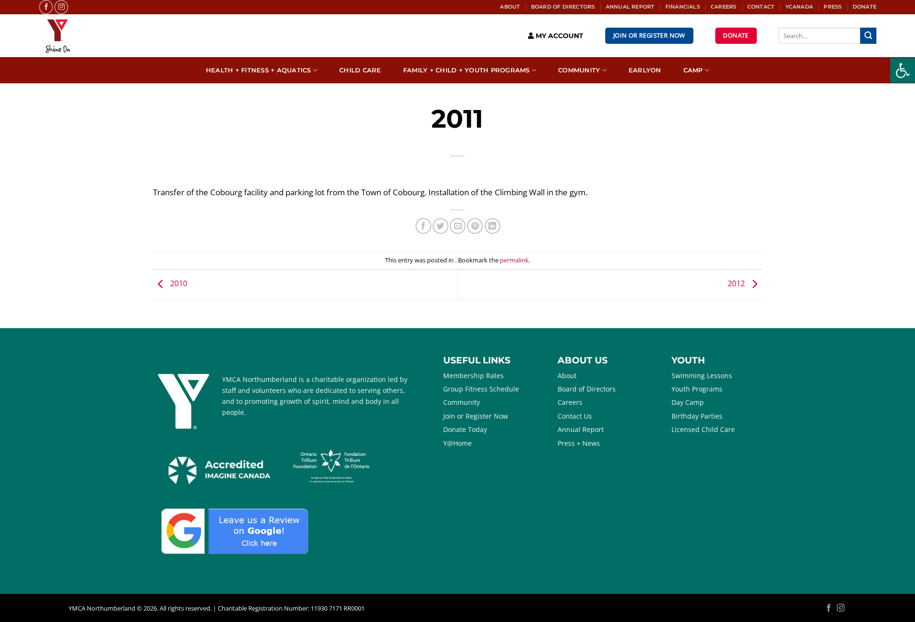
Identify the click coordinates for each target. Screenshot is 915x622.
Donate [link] (864, 6)
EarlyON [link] (645, 70)
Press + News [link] (579, 443)
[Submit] (868, 36)
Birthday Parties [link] (696, 416)
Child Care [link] (360, 70)
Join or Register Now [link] (475, 416)
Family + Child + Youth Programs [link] (466, 70)
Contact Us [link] (575, 416)
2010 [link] (177, 284)
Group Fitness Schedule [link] (481, 388)
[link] (902, 70)
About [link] (510, 6)
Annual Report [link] (630, 6)
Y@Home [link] (457, 443)
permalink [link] (514, 260)
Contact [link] (760, 6)
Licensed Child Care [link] (703, 429)
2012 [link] (737, 284)
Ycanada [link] (799, 6)
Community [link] (579, 70)
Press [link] (833, 6)
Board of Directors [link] (563, 6)
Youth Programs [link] (696, 388)
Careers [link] (723, 6)
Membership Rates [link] (473, 375)
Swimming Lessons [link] (701, 375)
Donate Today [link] (465, 429)
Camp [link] (693, 70)
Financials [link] (682, 6)
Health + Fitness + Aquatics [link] (258, 70)
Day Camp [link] (687, 402)
